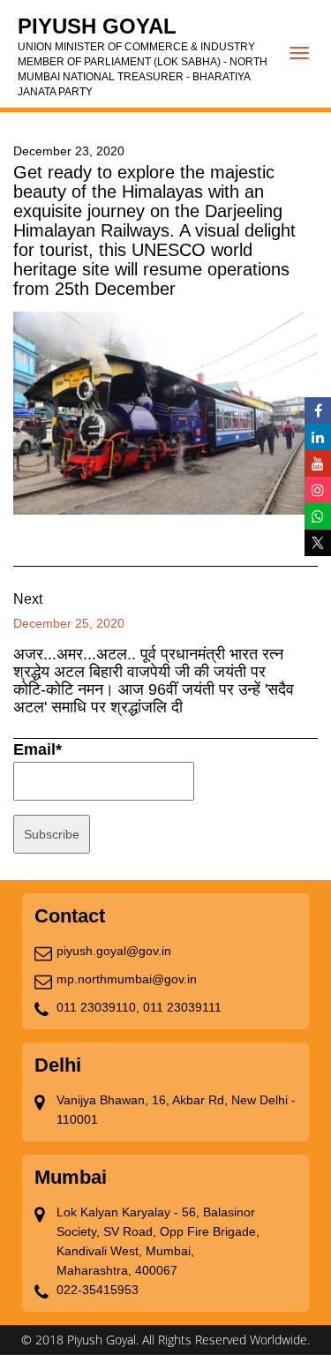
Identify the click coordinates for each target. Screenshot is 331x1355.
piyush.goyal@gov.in (113, 951)
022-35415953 (97, 1290)
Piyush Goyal (142, 56)
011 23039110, (97, 1007)
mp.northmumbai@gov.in (126, 979)
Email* (37, 749)
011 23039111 (182, 1007)
